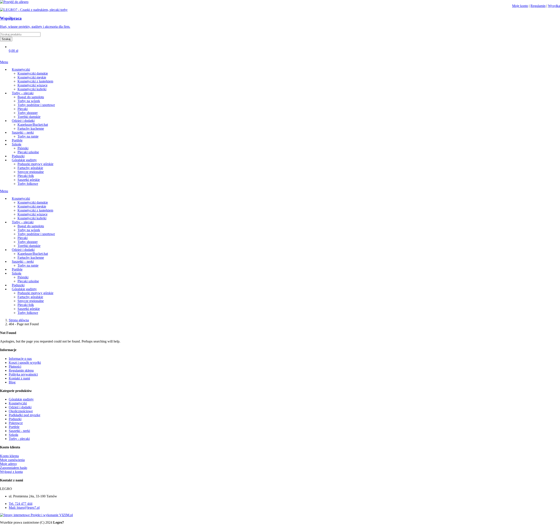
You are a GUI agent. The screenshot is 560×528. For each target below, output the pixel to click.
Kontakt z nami (19, 378)
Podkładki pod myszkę (24, 415)
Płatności (15, 366)
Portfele (14, 427)
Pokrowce (16, 423)
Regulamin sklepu (21, 370)
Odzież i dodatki (20, 407)
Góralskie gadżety (21, 399)
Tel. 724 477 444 (20, 503)
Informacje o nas (20, 358)
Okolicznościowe (21, 411)
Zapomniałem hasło (13, 468)
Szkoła (13, 435)
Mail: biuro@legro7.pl (24, 507)
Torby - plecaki (19, 439)
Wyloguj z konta (11, 472)
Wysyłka (554, 6)
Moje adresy (8, 464)
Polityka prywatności (23, 374)
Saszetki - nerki (19, 431)
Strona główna (19, 320)
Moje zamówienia (12, 460)
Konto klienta (9, 456)
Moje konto (520, 6)
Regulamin (538, 6)
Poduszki (15, 419)
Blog (12, 382)
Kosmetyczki (18, 403)
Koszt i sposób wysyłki (25, 362)
